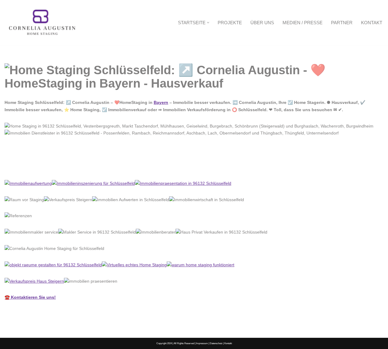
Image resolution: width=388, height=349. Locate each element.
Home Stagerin (29, 166)
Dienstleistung (77, 166)
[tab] (29, 166)
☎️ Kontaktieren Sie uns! (30, 297)
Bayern (161, 102)
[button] (208, 23)
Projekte (230, 22)
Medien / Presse (303, 22)
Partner (342, 22)
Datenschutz (216, 343)
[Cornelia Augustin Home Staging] (42, 22)
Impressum (202, 343)
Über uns (262, 22)
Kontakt (371, 22)
